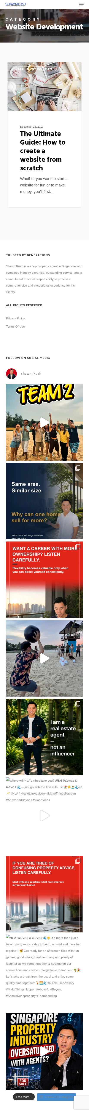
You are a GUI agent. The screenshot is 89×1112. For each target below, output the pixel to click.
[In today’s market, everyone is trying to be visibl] (44, 737)
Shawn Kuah (24, 66)
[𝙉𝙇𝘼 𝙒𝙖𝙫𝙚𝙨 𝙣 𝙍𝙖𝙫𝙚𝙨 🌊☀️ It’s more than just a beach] (44, 973)
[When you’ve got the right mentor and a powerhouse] (44, 658)
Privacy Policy (15, 318)
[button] (81, 4)
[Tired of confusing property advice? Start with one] (44, 894)
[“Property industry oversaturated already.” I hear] (44, 1051)
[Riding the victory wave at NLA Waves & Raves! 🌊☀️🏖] (44, 422)
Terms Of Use (15, 326)
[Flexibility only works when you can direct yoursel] (44, 580)
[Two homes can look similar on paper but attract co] (44, 501)
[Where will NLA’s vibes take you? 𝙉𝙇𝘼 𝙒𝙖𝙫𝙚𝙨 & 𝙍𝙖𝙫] (44, 815)
